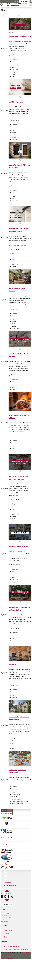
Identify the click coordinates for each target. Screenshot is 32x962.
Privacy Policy (4, 954)
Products (6, 934)
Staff (5, 937)
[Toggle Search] (31, 1)
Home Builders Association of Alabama (16, 949)
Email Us (3, 920)
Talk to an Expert (24, 1)
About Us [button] (16, 6)
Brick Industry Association (12, 946)
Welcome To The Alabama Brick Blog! (20, 37)
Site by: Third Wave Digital (7, 958)
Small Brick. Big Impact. (16, 102)
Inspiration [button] (10, 6)
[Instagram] (5, 876)
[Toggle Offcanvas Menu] (30, 4)
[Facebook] (5, 872)
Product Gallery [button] (22, 3)
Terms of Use (25, 953)
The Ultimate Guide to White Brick (19, 546)
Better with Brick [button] (12, 3)
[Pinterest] (5, 879)
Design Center (8, 931)
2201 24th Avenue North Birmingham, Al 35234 (7, 917)
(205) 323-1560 (4, 922)
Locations (15, 1)
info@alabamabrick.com (10, 885)
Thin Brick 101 (12, 665)
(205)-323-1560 (7, 883)
